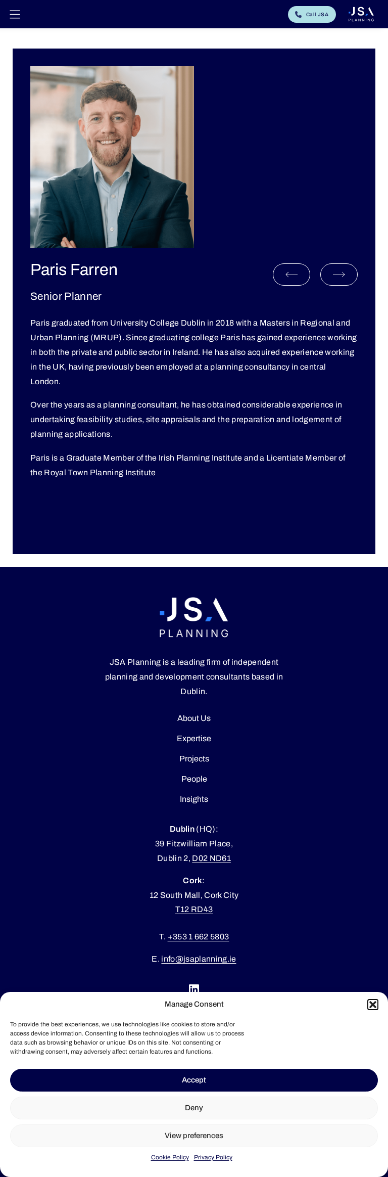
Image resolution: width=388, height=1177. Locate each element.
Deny (194, 1108)
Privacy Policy (213, 1157)
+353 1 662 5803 (198, 936)
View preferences (194, 1135)
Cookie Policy (170, 1157)
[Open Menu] (15, 14)
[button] (373, 1005)
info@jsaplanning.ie (198, 959)
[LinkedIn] (194, 989)
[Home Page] (361, 14)
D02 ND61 (211, 858)
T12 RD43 (194, 909)
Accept (194, 1080)
